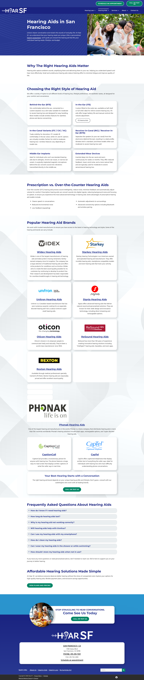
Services (114, 10)
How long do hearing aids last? (45, 516)
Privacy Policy (38, 676)
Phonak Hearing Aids (72, 424)
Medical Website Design (25, 679)
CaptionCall (49, 454)
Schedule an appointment (72, 660)
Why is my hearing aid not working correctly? (52, 522)
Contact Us (134, 10)
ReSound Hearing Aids (95, 336)
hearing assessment (34, 38)
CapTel (95, 454)
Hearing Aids (102, 10)
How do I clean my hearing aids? (46, 540)
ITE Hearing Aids (83, 120)
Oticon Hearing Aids (49, 336)
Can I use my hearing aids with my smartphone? (54, 534)
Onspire (36, 679)
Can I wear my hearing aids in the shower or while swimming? (60, 546)
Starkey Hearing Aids (95, 252)
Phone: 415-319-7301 (72, 654)
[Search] (123, 670)
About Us (33, 670)
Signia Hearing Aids (95, 299)
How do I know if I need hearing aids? (49, 511)
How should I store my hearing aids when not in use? (56, 552)
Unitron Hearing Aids (49, 299)
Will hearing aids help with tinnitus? (48, 528)
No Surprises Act (65, 670)
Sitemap (45, 676)
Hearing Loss (89, 10)
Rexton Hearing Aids (49, 369)
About (124, 10)
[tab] (72, 510)
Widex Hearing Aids (49, 252)
